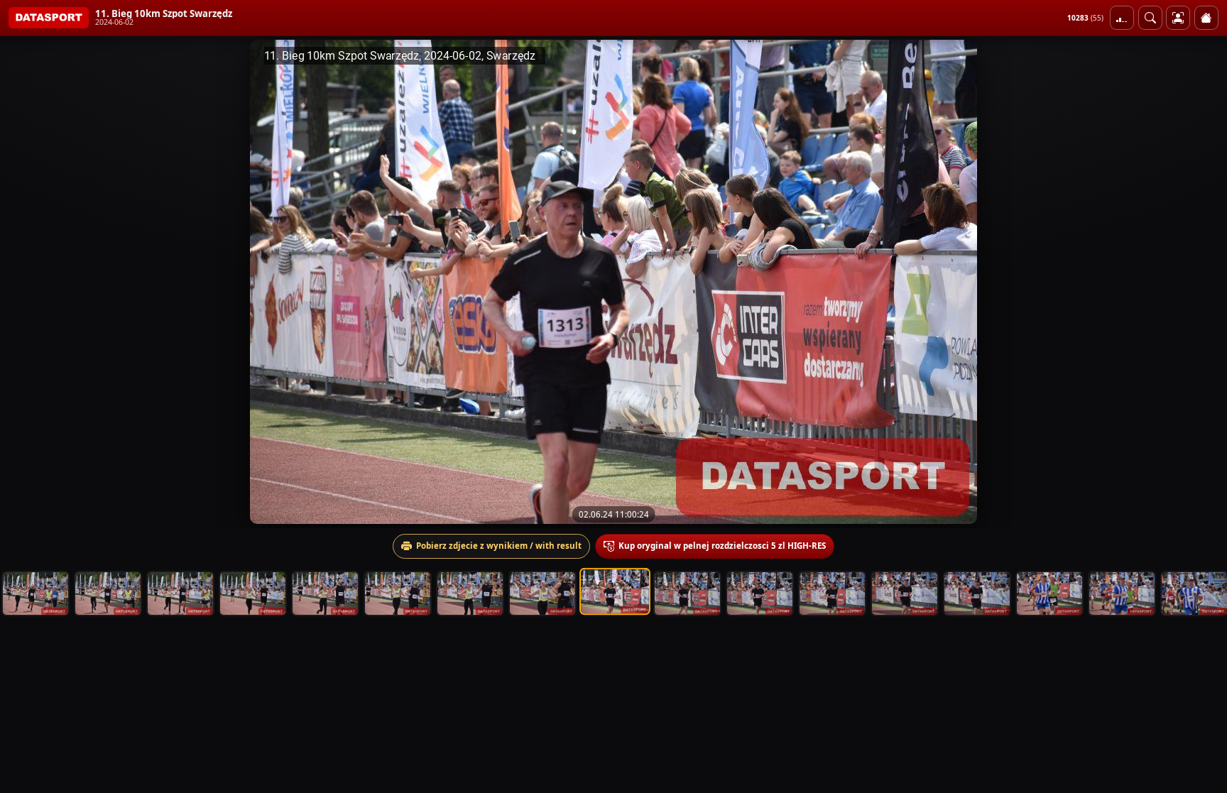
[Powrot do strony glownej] (1206, 18)
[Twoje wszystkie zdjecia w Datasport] (1178, 18)
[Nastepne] (1203, 282)
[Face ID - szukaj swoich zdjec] (1150, 18)
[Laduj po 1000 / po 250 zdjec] (1122, 18)
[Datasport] (49, 17)
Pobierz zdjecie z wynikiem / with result (499, 545)
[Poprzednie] (23, 282)
